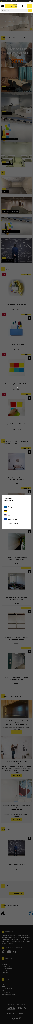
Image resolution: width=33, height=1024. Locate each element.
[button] (3, 5)
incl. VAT (30, 1)
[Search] (30, 10)
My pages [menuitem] (22, 6)
